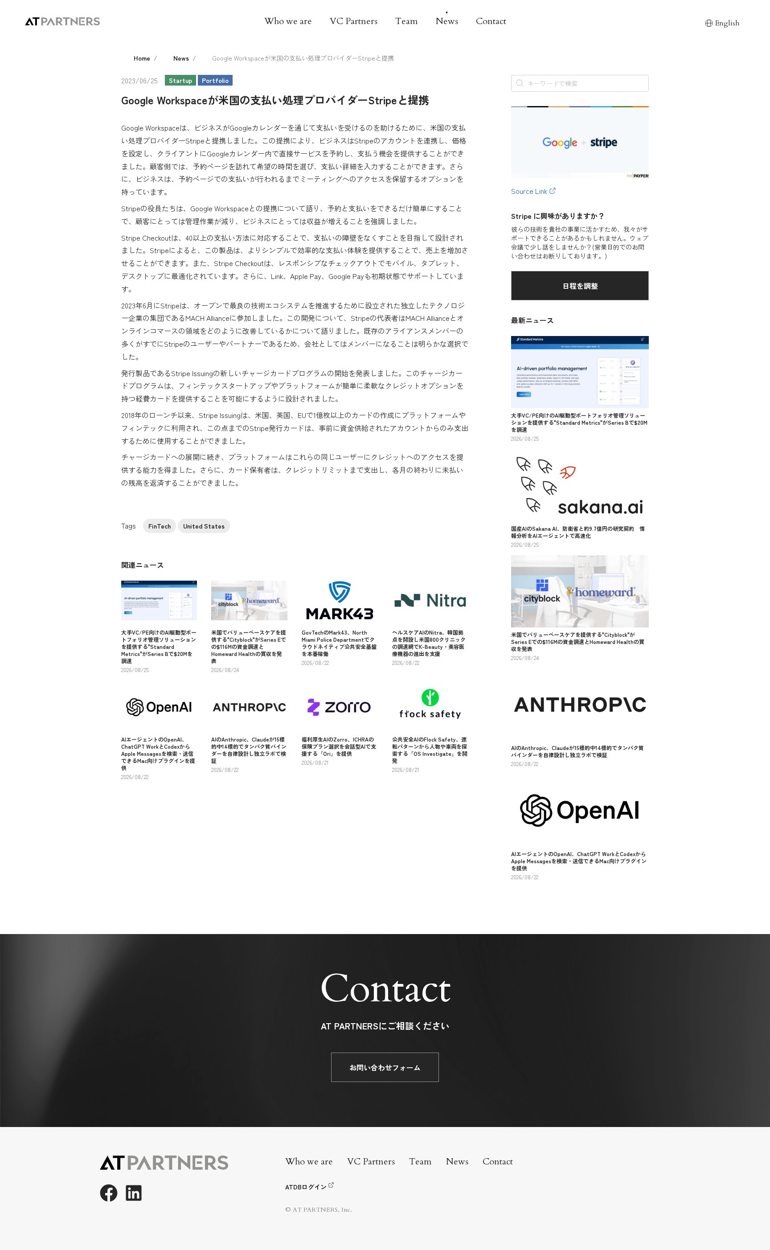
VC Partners (353, 21)
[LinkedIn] (134, 1193)
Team (406, 21)
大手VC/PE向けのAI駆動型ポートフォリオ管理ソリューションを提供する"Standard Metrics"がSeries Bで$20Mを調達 (159, 646)
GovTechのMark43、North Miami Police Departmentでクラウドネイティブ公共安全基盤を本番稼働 (339, 642)
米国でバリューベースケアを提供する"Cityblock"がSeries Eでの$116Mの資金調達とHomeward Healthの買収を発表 (248, 646)
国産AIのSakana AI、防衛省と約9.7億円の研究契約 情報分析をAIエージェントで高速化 (578, 532)
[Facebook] (109, 1193)
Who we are (288, 21)
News (447, 21)
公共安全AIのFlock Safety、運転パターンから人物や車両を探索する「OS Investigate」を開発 (429, 749)
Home (142, 57)
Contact (491, 21)
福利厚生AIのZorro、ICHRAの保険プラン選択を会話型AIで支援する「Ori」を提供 (339, 746)
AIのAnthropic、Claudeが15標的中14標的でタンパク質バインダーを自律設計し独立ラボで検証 (249, 749)
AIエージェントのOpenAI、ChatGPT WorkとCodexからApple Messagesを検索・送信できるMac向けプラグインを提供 (158, 753)
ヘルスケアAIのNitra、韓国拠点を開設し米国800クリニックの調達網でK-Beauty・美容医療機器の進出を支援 (429, 642)
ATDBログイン (306, 1186)
